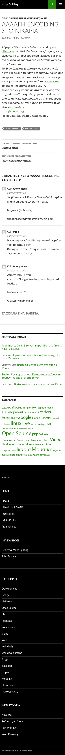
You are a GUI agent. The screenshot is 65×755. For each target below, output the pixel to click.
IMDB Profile (9, 520)
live (26, 423)
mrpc (16, 38)
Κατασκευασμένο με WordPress (17, 751)
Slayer (20, 440)
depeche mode (45, 408)
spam (27, 440)
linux (16, 423)
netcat (30, 429)
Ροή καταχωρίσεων (12, 721)
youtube (46, 444)
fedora (46, 412)
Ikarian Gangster (41, 418)
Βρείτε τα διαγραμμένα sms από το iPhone (38, 384)
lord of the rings (38, 424)
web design (8, 646)
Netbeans (7, 601)
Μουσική (42, 449)
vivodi (5, 444)
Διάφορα (7, 666)
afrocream (18, 407)
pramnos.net (51, 81)
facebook (35, 413)
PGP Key (6, 477)
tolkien (45, 440)
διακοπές (21, 455)
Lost (48, 424)
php (21, 19)
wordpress (28, 444)
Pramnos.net (31, 19)
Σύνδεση (7, 715)
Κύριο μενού (60, 4)
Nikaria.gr (8, 51)
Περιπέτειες (8, 685)
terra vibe (36, 440)
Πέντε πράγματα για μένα (16, 158)
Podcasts (43, 434)
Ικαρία (43, 19)
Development (10, 19)
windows (15, 444)
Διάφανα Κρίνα (9, 451)
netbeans (23, 429)
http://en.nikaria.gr (13, 111)
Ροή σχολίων (9, 728)
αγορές (57, 450)
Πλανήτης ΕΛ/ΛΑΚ (12, 507)
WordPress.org (10, 734)
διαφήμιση (33, 455)
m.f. (54, 424)
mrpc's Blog (10, 4)
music (15, 429)
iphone (6, 424)
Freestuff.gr (8, 514)
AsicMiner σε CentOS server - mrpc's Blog (25, 346)
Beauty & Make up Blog (15, 550)
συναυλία (45, 455)
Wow (38, 444)
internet (55, 418)
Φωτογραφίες (19, 146)
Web (4, 640)
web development (12, 653)
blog (34, 408)
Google (24, 417)
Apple (29, 408)
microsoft (7, 429)
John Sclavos (9, 556)
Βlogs (5, 659)
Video (55, 439)
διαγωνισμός (8, 455)
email (26, 413)
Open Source (16, 433)
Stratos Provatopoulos (14, 374)
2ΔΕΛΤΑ (6, 408)
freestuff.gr (9, 418)
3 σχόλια (25, 38)
